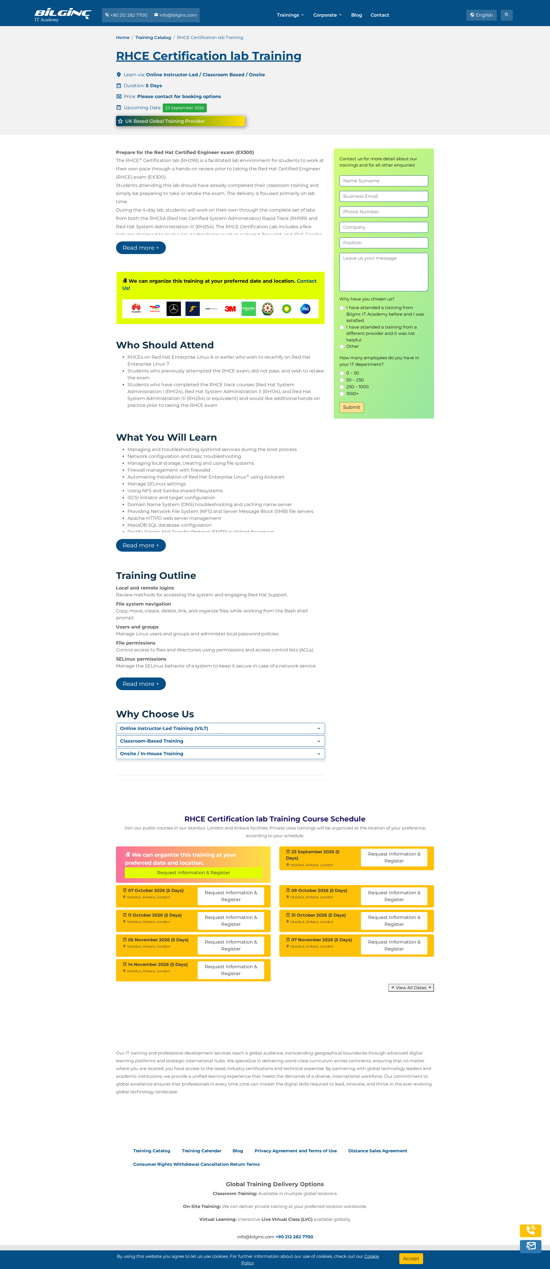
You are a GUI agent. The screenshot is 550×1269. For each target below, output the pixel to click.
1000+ (352, 393)
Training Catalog (153, 37)
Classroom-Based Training (151, 741)
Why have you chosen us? (367, 299)
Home (122, 37)
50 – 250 (355, 379)
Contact (380, 15)
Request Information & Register (193, 872)
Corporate (325, 15)
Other (352, 346)
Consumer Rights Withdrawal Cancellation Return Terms (196, 1164)
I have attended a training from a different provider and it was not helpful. (381, 333)
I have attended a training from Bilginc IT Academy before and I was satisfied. (385, 314)
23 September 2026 (184, 107)
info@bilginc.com (177, 15)
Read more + (141, 247)
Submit (351, 407)
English (484, 15)
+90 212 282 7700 (128, 15)
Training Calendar (201, 1150)
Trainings (288, 15)
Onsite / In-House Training (151, 753)
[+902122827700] (531, 1234)
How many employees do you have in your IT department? (379, 361)
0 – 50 (352, 373)
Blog (356, 15)
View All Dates (411, 987)
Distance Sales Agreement (377, 1150)
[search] (507, 15)
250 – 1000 (357, 386)
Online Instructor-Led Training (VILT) (164, 728)
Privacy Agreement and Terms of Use (296, 1150)
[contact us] (530, 1247)
